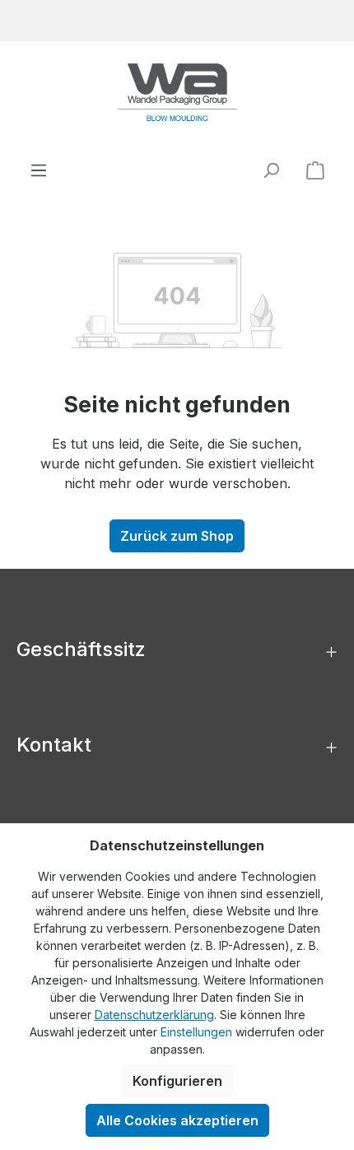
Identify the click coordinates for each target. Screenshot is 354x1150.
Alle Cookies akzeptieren (177, 1120)
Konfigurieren (177, 1081)
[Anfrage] (315, 169)
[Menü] (38, 170)
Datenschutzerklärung (154, 1015)
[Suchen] (271, 170)
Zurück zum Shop (177, 536)
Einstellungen (196, 1032)
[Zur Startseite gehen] (177, 92)
